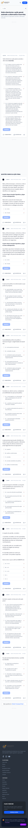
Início (3, 780)
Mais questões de (14, 704)
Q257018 (7, 528)
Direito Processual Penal (12, 55)
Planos (3, 764)
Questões (4, 782)
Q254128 (7, 594)
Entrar (24, 2)
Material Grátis (5, 794)
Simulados (4, 784)
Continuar (23, 824)
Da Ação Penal (22, 55)
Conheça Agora (14, 812)
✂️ (23, 64)
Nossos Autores (5, 770)
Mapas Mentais (5, 788)
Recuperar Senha (6, 768)
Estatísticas (18, 134)
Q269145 (7, 179)
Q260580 (7, 480)
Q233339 (4, 55)
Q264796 (7, 335)
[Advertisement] (14, 37)
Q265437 (7, 279)
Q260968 (7, 435)
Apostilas (4, 790)
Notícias (4, 798)
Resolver (6, 129)
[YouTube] (9, 756)
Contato (4, 774)
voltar (4, 8)
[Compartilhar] (25, 8)
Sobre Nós (4, 762)
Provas (3, 786)
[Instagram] (6, 756)
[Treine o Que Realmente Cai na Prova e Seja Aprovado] (5, 2)
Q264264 (7, 386)
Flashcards (4, 792)
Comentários (8, 134)
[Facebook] (3, 756)
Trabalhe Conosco (6, 772)
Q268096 (7, 228)
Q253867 (7, 653)
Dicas (3, 796)
